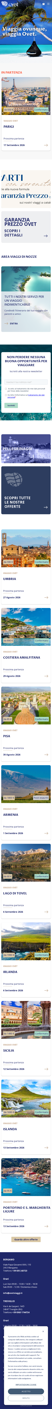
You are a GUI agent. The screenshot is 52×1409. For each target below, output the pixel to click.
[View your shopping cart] (43, 4)
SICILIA (8, 1051)
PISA (6, 736)
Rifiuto (26, 1398)
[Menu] (49, 4)
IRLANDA (10, 972)
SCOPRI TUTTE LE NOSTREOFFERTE (17, 502)
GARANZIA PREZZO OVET (20, 221)
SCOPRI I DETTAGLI (13, 232)
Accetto (26, 1391)
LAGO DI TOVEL (15, 893)
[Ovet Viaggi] (9, 4)
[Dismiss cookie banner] (43, 1331)
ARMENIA (10, 815)
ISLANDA (10, 1129)
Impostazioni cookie (26, 1385)
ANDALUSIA (13, 127)
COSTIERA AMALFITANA (21, 658)
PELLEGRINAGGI (17, 448)
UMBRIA (9, 579)
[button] (2, 112)
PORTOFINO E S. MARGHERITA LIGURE (26, 1210)
